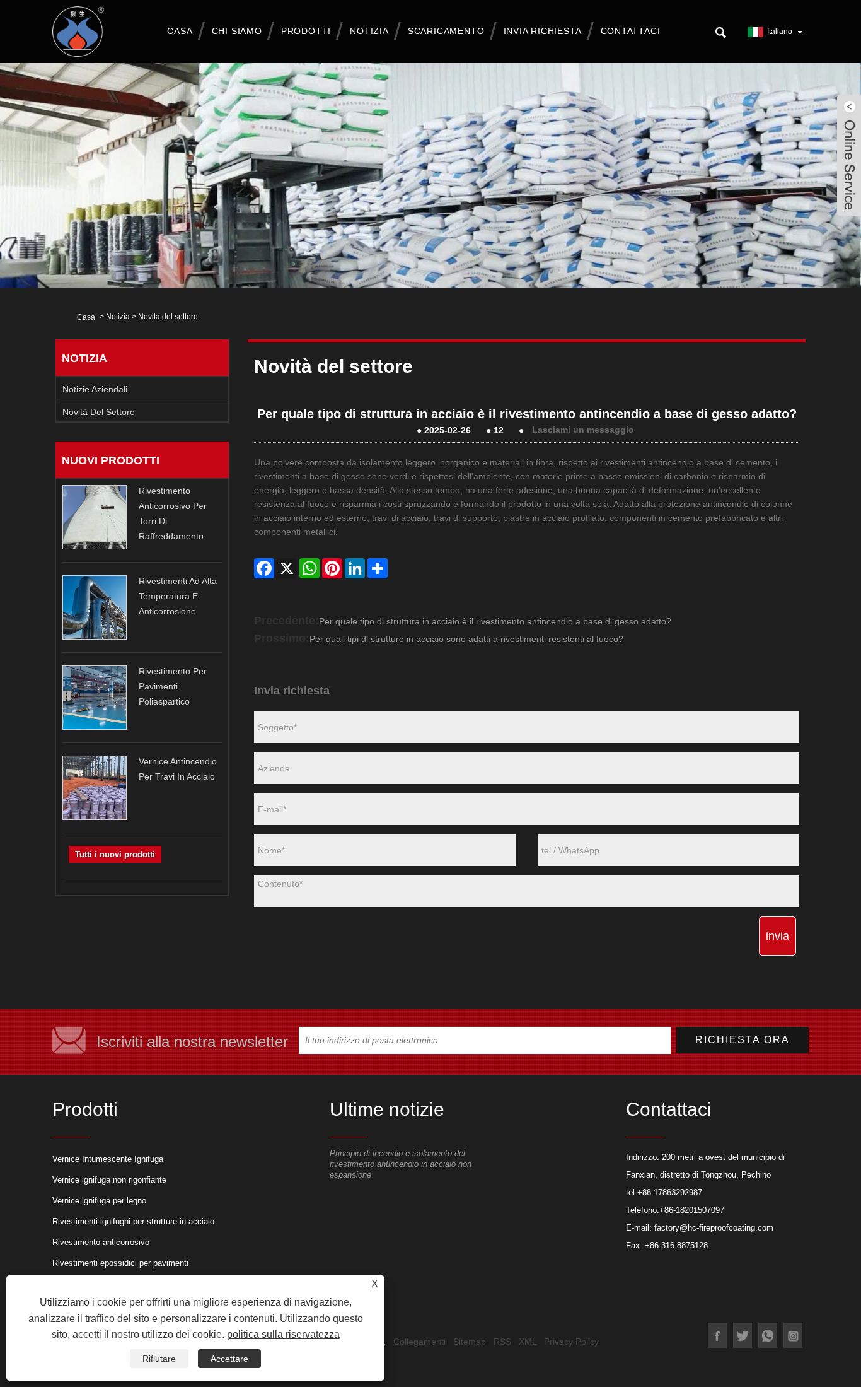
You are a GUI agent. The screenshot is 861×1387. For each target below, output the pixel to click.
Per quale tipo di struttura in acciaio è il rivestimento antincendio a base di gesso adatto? (495, 621)
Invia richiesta (543, 31)
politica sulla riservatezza (283, 1334)
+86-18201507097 (691, 1210)
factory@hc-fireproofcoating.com (713, 1227)
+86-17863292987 (669, 1192)
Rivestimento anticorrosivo (100, 1242)
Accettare (229, 1359)
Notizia (369, 31)
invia (777, 936)
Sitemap (469, 1342)
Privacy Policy (571, 1342)
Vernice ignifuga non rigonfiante (109, 1180)
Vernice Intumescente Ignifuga (107, 1159)
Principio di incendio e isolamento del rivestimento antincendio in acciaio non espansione (400, 1164)
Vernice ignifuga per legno (99, 1200)
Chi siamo (237, 31)
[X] (287, 568)
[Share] (377, 568)
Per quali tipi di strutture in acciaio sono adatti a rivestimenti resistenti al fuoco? (466, 639)
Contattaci (631, 31)
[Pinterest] (332, 568)
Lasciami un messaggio (583, 430)
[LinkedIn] (355, 568)
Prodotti (306, 31)
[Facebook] (264, 568)
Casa (179, 31)
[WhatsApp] (309, 568)
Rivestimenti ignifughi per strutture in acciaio (133, 1221)
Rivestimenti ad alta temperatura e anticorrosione (178, 596)
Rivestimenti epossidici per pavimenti (120, 1263)
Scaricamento (446, 31)
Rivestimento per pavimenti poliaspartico (173, 686)
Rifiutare (159, 1359)
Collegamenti (419, 1342)
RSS (502, 1342)
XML (527, 1342)
